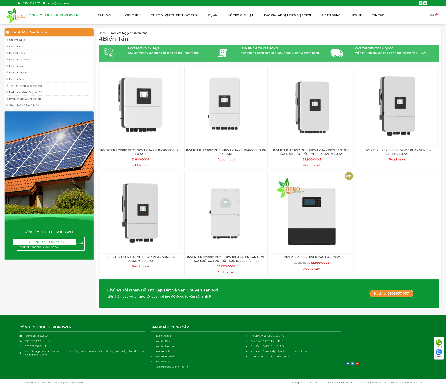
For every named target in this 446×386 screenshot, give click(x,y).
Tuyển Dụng (330, 15)
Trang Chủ (106, 15)
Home (103, 33)
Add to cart (140, 165)
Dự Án (212, 15)
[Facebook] (420, 3)
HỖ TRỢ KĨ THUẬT (240, 15)
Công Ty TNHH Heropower (46, 327)
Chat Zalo (439, 356)
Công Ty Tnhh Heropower (52, 15)
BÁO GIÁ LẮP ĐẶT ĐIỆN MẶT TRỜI (287, 15)
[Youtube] (425, 3)
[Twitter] (352, 363)
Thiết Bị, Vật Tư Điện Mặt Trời (174, 15)
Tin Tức (378, 15)
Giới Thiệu (133, 15)
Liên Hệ (356, 15)
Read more (226, 159)
